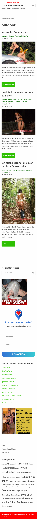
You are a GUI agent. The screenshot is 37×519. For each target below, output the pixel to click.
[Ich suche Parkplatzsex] (18, 53)
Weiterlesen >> (8, 85)
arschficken (23, 464)
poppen (27, 484)
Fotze (18, 473)
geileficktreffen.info (8, 514)
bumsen (17, 468)
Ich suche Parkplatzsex (15, 32)
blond (4, 468)
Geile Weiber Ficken (8, 403)
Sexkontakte (15, 495)
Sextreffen (26, 494)
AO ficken (10, 464)
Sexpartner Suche (8, 399)
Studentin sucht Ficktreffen (10, 385)
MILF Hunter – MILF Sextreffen (12, 396)
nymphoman (6, 484)
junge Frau (20, 477)
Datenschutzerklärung (9, 449)
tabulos (22, 498)
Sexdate (10, 490)
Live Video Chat (7, 392)
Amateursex (6, 367)
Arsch (16, 464)
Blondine (10, 468)
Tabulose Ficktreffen (21, 36)
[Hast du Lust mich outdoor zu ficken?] (18, 122)
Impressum (5, 452)
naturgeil (25, 481)
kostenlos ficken (18, 99)
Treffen (21, 502)
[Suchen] (33, 273)
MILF (15, 481)
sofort (7, 498)
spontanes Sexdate (8, 36)
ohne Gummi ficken (18, 484)
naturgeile (32, 481)
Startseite (5, 18)
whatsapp (9, 506)
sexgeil (17, 491)
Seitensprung (29, 487)
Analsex (4, 464)
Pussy (8, 487)
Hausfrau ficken (7, 99)
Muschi (19, 481)
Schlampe (22, 487)
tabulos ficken (9, 502)
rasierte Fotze (14, 487)
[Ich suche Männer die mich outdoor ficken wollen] (18, 201)
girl (22, 473)
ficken (23, 467)
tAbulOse (29, 498)
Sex (4, 490)
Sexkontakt (6, 495)
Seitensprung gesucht (9, 378)
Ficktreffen (8, 472)
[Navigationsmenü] (33, 5)
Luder (11, 481)
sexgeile (24, 491)
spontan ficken (14, 498)
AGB (3, 445)
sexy (4, 498)
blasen (31, 464)
